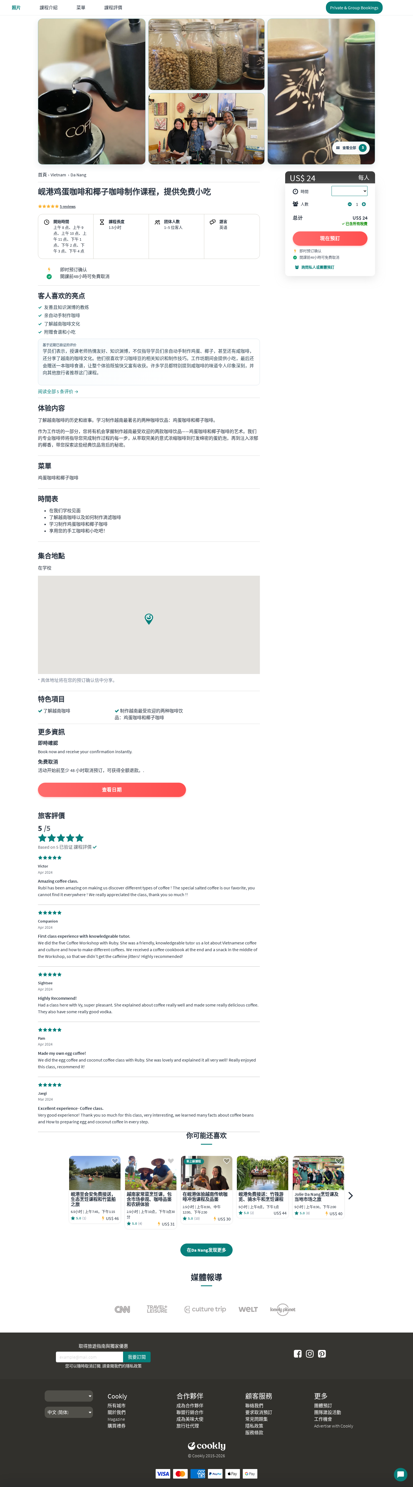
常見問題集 (256, 1419)
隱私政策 (134, 1365)
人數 (304, 204)
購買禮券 (117, 1426)
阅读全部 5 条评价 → (58, 391)
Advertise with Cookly (333, 1426)
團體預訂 (323, 1405)
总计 (298, 218)
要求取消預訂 (258, 1412)
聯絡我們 (254, 1405)
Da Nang (78, 174)
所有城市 (117, 1405)
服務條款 (254, 1432)
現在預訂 (330, 238)
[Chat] (400, 1474)
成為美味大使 (189, 1419)
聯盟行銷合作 (189, 1412)
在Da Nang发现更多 (206, 1250)
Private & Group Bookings (354, 7)
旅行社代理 (187, 1426)
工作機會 (323, 1419)
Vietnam (58, 174)
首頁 (42, 174)
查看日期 (112, 790)
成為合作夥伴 (189, 1405)
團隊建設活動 (327, 1412)
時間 (304, 191)
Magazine (116, 1419)
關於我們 (117, 1412)
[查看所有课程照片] (91, 91)
